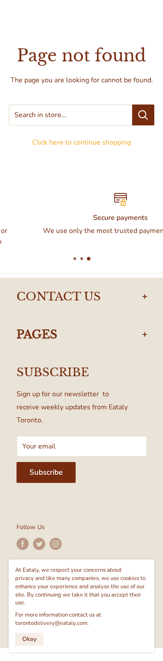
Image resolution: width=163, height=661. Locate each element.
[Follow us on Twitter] (39, 544)
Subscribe (46, 472)
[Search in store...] (143, 115)
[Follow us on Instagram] (56, 544)
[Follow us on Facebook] (23, 544)
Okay (29, 639)
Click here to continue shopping (81, 142)
